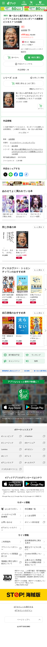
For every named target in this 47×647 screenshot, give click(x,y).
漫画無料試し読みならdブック (11, 371)
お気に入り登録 (38, 78)
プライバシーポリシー (9, 548)
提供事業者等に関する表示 (33, 541)
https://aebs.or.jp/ (22, 585)
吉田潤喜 (24, 30)
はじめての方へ (11, 509)
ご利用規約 (5, 542)
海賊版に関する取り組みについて (9, 562)
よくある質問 (30, 515)
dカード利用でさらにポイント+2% (31, 49)
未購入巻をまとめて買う (25, 83)
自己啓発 (15, 146)
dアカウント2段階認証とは (9, 555)
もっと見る (38, 227)
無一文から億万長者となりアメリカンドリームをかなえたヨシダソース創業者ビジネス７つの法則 (29, 96)
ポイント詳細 (26, 45)
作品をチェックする (25, 64)
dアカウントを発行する (23, 607)
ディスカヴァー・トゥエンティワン (22, 142)
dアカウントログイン (9, 529)
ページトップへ (23, 620)
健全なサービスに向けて (33, 548)
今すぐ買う (35, 57)
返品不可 (23, 51)
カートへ (15, 57)
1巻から (32, 89)
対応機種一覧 (30, 509)
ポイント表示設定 (32, 522)
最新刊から (40, 89)
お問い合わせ (6, 522)
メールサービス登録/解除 (8, 515)
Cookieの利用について (33, 555)
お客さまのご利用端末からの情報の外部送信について (33, 562)
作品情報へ (22, 70)
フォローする (29, 30)
